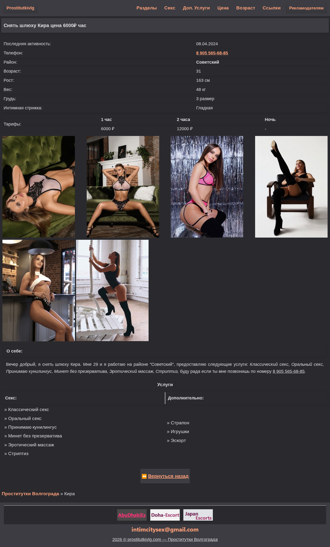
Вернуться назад (168, 476)
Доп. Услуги (196, 7)
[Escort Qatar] (165, 515)
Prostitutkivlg (20, 8)
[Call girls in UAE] (132, 515)
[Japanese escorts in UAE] (198, 515)
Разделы (146, 7)
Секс (169, 7)
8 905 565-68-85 (212, 53)
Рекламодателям (306, 8)
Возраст (245, 7)
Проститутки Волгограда (30, 493)
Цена (223, 7)
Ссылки (272, 7)
